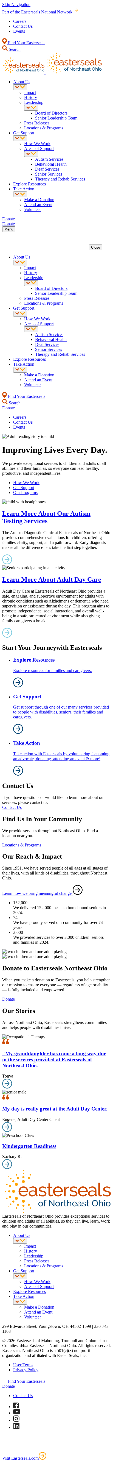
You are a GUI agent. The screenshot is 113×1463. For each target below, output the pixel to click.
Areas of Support (39, 148)
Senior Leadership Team (56, 118)
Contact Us (23, 26)
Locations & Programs (43, 128)
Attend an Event (38, 204)
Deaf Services (47, 169)
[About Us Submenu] (20, 87)
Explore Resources (29, 184)
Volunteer (32, 209)
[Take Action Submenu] (20, 194)
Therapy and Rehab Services (60, 179)
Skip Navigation (16, 4)
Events (19, 31)
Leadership (33, 102)
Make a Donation (39, 199)
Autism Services (49, 159)
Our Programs (25, 492)
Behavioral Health (51, 164)
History (30, 97)
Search (14, 49)
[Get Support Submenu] (20, 138)
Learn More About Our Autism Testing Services (46, 517)
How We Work (37, 143)
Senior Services (48, 174)
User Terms (23, 1364)
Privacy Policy (25, 1369)
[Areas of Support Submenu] (31, 154)
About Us (21, 81)
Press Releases (36, 123)
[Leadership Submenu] (31, 108)
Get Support (23, 133)
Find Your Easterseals (26, 42)
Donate (8, 999)
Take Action (23, 189)
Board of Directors (51, 113)
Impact (30, 92)
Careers (19, 21)
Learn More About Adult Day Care (51, 579)
